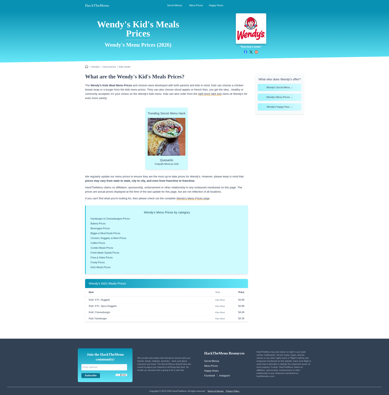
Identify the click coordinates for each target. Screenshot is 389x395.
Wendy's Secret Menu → (279, 87)
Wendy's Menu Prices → (279, 97)
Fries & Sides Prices (102, 257)
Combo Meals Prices (102, 248)
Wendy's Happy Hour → (280, 107)
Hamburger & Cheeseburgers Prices (110, 218)
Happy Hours (211, 370)
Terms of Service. (215, 391)
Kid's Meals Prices (100, 267)
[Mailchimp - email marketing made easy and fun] (121, 375)
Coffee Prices (98, 243)
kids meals (124, 66)
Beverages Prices (100, 228)
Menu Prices (211, 366)
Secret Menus (211, 361)
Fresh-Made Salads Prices (105, 252)
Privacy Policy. (232, 391)
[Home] (86, 67)
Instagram (224, 375)
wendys (95, 66)
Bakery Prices (98, 223)
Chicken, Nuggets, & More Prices (108, 238)
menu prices (109, 66)
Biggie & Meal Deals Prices (105, 233)
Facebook (209, 375)
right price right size (210, 93)
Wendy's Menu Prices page (193, 198)
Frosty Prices (98, 262)
